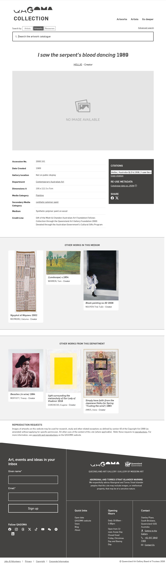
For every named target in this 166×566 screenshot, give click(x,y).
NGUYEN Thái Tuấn (94, 306)
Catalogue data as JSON (122, 185)
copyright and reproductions (45, 435)
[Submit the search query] (14, 36)
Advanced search (146, 27)
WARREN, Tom (54, 281)
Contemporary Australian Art (50, 181)
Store (77, 523)
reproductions (141, 431)
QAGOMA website (83, 520)
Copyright (40, 561)
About (77, 530)
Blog (77, 526)
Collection (31, 18)
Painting (40, 195)
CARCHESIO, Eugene (57, 404)
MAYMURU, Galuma (19, 319)
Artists (134, 19)
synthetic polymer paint (47, 202)
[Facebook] (112, 198)
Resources (49, 28)
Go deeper (148, 19)
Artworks (122, 19)
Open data (79, 517)
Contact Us (150, 544)
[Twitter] (117, 198)
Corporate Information (59, 561)
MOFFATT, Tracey (18, 398)
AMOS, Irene (91, 409)
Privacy (28, 561)
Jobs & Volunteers (12, 561)
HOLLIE (78, 64)
